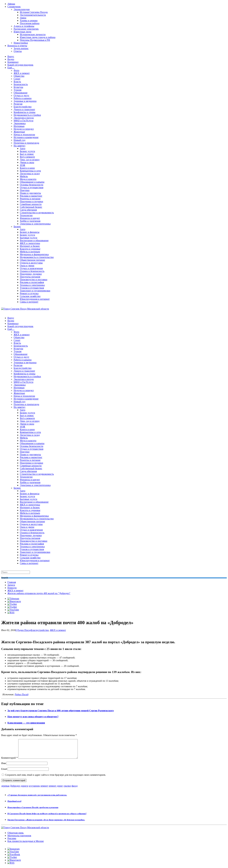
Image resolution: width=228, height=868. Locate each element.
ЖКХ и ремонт (22, 73)
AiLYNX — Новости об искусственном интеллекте (41, 851)
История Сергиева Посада (34, 12)
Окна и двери (27, 265)
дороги (24, 786)
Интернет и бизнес (30, 246)
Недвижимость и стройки (27, 115)
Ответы (18, 51)
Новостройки (21, 43)
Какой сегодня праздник (20, 65)
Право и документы (30, 193)
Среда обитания (28, 209)
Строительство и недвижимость (37, 212)
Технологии (26, 215)
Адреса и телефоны (24, 26)
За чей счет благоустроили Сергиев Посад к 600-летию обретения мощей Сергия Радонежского (60, 710)
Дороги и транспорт (24, 109)
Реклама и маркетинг (31, 196)
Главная (11, 582)
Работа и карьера (22, 98)
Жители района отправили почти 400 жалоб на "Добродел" (38, 593)
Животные (19, 131)
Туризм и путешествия (32, 288)
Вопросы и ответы (17, 45)
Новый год (19, 140)
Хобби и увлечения (30, 221)
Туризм (17, 90)
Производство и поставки (33, 279)
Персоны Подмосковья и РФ (35, 40)
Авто (22, 148)
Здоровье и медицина (25, 101)
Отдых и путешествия (31, 187)
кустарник (34, 786)
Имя (3, 763)
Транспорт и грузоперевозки (35, 290)
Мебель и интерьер (30, 251)
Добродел (15, 786)
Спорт (17, 78)
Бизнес (17, 226)
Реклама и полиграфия (32, 282)
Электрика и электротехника (35, 223)
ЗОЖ (22, 165)
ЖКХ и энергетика (30, 243)
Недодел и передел (24, 129)
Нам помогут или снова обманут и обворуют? (32, 716)
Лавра (23, 17)
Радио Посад (24, 630)
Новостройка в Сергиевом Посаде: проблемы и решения (32, 807)
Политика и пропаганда (26, 143)
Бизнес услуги (27, 151)
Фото (16, 70)
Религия (18, 104)
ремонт (44, 786)
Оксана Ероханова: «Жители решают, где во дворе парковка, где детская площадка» (46, 820)
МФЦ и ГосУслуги (23, 120)
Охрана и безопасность (32, 271)
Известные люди (22, 31)
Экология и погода (24, 117)
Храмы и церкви (29, 20)
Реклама (11, 838)
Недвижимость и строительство (37, 257)
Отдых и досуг (21, 95)
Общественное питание (32, 260)
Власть (17, 81)
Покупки (24, 190)
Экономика (20, 123)
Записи (11, 585)
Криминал (12, 62)
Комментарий (9, 757)
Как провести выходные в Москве (25, 841)
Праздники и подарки (31, 201)
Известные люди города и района (37, 37)
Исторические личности (33, 34)
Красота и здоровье (30, 249)
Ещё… (10, 67)
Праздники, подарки (31, 274)
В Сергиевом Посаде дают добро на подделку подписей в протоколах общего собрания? (47, 813)
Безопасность (21, 84)
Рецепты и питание (30, 198)
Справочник (14, 6)
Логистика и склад (30, 173)
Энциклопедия (21, 9)
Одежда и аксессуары (31, 262)
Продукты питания (30, 276)
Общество (19, 76)
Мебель (24, 176)
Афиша (11, 3)
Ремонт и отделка (29, 293)
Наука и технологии (24, 134)
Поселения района (29, 23)
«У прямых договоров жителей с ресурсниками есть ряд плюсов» (37, 795)
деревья (5, 786)
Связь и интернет (29, 301)
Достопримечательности (33, 15)
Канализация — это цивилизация (26, 722)
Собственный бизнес (31, 207)
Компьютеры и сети (30, 170)
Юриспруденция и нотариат (35, 299)
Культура (18, 87)
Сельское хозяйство (30, 296)
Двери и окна (27, 162)
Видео (10, 59)
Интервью (19, 126)
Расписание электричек (26, 29)
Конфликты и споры (24, 112)
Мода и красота (28, 179)
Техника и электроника (32, 285)
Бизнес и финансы (29, 232)
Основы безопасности (31, 184)
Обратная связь (15, 832)
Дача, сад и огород (29, 159)
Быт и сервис (27, 154)
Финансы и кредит (30, 218)
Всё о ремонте (27, 157)
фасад (75, 786)
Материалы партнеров (19, 835)
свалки (67, 786)
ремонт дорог (56, 786)
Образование (20, 92)
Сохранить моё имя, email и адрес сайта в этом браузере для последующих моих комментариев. (55, 775)
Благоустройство (22, 106)
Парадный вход (14, 801)
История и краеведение (26, 137)
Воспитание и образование (34, 240)
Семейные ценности (31, 204)
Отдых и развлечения (31, 268)
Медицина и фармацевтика (34, 254)
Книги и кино (27, 168)
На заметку (19, 145)
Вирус (10, 56)
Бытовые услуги (28, 237)
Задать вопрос (21, 48)
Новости (12, 587)
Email (4, 769)
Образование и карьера (32, 182)
